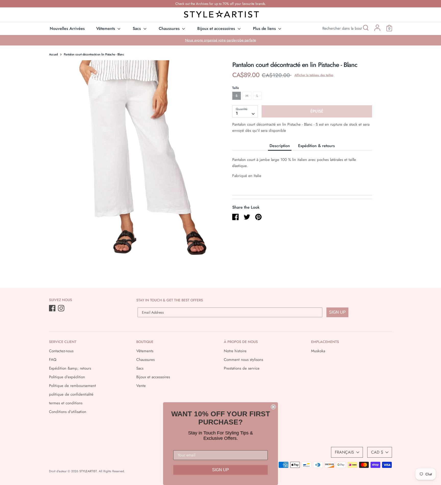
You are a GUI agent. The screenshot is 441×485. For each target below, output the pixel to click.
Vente (141, 385)
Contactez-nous (61, 351)
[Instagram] (61, 308)
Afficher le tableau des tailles (314, 75)
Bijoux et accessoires (216, 28)
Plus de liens (265, 28)
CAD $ (377, 452)
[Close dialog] (273, 406)
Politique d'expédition (67, 377)
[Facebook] (52, 308)
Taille (235, 88)
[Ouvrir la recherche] (365, 28)
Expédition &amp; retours (70, 368)
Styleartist (88, 471)
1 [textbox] (237, 113)
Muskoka (318, 351)
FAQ (52, 359)
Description (280, 146)
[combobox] (245, 111)
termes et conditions (65, 403)
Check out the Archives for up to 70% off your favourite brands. (220, 3)
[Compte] (377, 29)
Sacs (137, 28)
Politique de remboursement (72, 385)
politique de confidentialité (71, 394)
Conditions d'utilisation (67, 412)
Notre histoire (235, 351)
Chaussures (170, 28)
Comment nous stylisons (243, 359)
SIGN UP (337, 312)
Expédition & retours (316, 146)
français (344, 452)
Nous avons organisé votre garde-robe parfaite (220, 40)
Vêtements (106, 28)
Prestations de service (242, 368)
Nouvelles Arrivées (67, 28)
